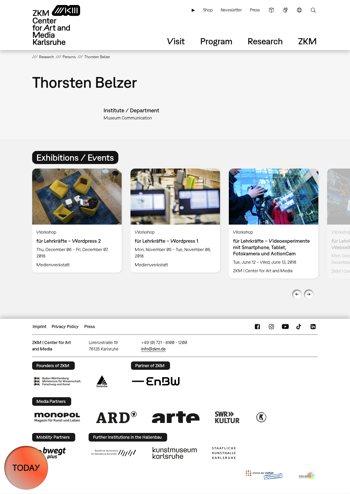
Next (309, 294)
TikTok (299, 326)
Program (216, 41)
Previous (297, 294)
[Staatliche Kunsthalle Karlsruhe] (223, 453)
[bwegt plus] (49, 453)
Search (313, 10)
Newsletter (231, 9)
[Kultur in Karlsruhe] (261, 417)
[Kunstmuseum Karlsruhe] (175, 453)
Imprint (39, 326)
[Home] (63, 25)
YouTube (285, 326)
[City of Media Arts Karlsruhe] (307, 476)
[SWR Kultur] (227, 417)
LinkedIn (313, 326)
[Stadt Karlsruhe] (102, 381)
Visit (176, 41)
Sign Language (285, 10)
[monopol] (57, 417)
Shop (208, 9)
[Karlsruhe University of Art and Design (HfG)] (113, 453)
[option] (77, 221)
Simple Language (271, 10)
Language (299, 10)
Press (255, 9)
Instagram (271, 326)
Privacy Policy (65, 326)
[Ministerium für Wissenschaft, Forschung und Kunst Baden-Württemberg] (57, 381)
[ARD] (116, 417)
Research (265, 41)
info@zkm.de (153, 348)
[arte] (176, 417)
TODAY (26, 468)
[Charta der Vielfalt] (264, 476)
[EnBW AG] (156, 381)
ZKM (307, 41)
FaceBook (257, 326)
